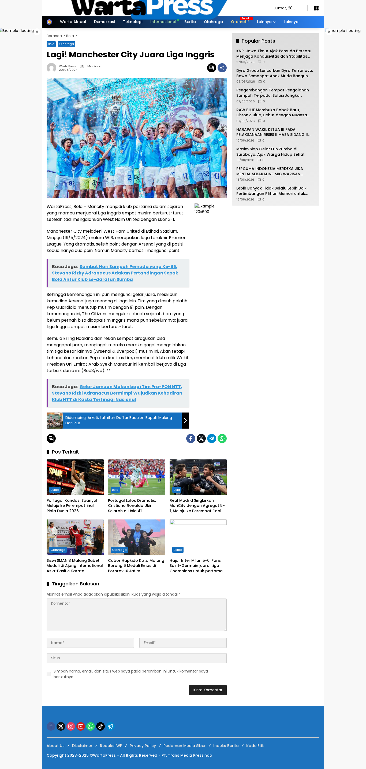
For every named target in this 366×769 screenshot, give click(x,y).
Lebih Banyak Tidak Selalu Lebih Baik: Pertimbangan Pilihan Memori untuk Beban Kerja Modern (271, 191)
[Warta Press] (155, 7)
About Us (56, 745)
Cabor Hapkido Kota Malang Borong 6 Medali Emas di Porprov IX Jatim (136, 566)
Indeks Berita (226, 745)
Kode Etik (255, 745)
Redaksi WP (111, 745)
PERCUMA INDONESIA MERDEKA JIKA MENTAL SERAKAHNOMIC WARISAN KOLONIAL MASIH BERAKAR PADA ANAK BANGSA (272, 171)
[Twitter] (201, 438)
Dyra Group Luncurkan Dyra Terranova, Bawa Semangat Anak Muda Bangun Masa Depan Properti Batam (274, 73)
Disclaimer (82, 745)
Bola (115, 490)
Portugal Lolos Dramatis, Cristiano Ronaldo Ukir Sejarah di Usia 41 (132, 506)
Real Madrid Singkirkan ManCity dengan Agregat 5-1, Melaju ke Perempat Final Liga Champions (197, 506)
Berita (55, 490)
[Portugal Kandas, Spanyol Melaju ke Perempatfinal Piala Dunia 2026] (75, 477)
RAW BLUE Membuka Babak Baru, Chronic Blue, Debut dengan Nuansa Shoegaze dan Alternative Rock (271, 112)
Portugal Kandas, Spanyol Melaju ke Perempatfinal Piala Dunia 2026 (72, 506)
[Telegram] (211, 438)
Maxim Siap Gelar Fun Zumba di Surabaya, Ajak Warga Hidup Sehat (270, 152)
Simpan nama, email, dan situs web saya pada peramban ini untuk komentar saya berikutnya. (131, 673)
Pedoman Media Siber (184, 745)
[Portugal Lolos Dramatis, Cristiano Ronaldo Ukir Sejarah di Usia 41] (136, 477)
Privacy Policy (143, 745)
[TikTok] (100, 726)
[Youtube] (80, 726)
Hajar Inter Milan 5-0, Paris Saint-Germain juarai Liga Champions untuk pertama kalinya (196, 566)
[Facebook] (190, 438)
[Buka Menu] (316, 8)
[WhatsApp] (222, 438)
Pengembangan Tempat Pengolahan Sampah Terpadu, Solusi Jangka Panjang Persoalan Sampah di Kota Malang (272, 93)
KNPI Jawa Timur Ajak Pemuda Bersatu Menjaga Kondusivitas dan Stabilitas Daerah (273, 54)
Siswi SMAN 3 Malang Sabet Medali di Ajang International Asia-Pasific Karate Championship (75, 566)
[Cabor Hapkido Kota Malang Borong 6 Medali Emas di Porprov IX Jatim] (136, 537)
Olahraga (58, 550)
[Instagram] (70, 726)
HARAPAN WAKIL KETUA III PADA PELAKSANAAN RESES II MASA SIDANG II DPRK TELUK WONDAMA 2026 (272, 132)
